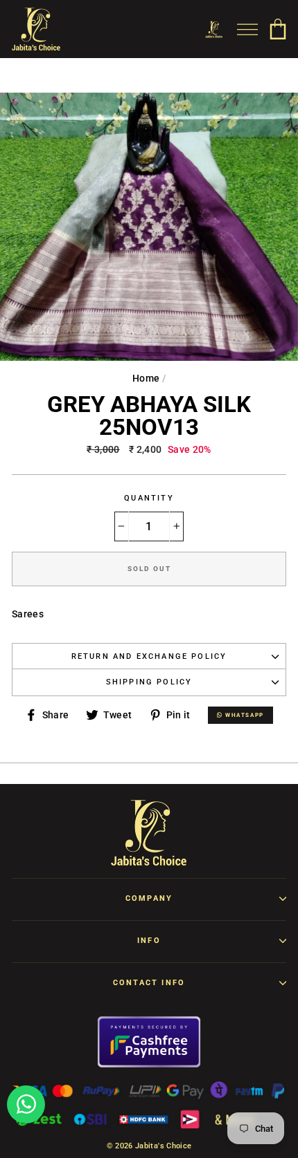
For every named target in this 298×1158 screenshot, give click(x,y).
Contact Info (149, 982)
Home (145, 378)
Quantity (148, 498)
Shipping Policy (149, 682)
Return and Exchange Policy (149, 656)
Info (149, 940)
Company (149, 898)
